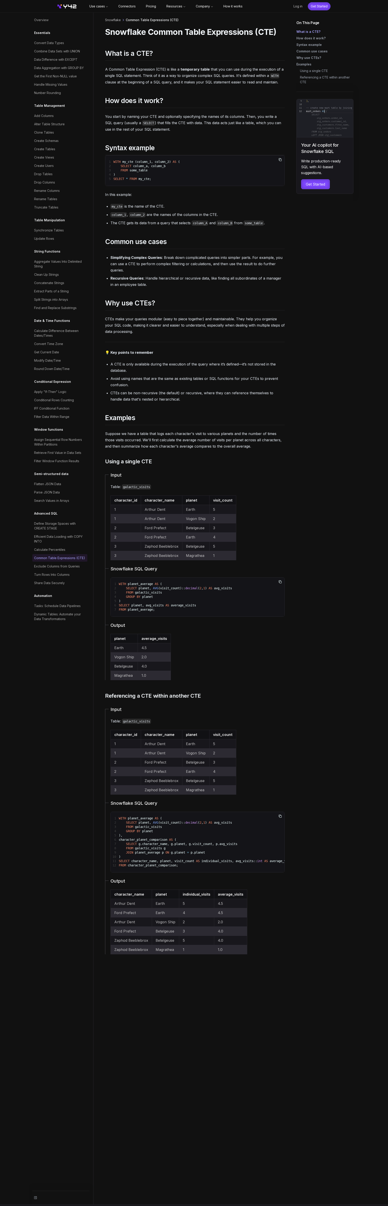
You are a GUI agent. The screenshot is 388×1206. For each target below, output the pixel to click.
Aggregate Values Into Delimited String (58, 264)
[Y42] (67, 6)
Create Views (44, 157)
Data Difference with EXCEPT (55, 59)
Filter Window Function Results (56, 461)
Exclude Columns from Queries (57, 566)
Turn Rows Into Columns (52, 574)
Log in (297, 6)
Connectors (127, 6)
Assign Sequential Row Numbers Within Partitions (58, 442)
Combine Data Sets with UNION (57, 51)
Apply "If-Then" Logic (50, 392)
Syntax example (309, 45)
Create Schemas (46, 141)
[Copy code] (280, 160)
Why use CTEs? (308, 58)
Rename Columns (47, 191)
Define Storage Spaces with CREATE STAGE (55, 526)
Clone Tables (44, 132)
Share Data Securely (49, 583)
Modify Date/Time (47, 360)
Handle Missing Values (50, 84)
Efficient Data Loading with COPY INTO (58, 539)
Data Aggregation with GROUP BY (59, 68)
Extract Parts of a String (51, 291)
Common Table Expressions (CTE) (59, 558)
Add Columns (44, 116)
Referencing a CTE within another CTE (325, 79)
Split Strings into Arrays (51, 299)
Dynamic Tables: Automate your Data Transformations (57, 616)
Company (203, 6)
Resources (174, 6)
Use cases (97, 6)
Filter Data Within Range (51, 417)
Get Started (319, 6)
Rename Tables (45, 199)
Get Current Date (46, 352)
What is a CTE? (308, 32)
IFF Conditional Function (51, 408)
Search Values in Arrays (51, 500)
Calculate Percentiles (49, 549)
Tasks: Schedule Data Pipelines (57, 606)
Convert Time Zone (48, 344)
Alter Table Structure (49, 124)
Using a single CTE (314, 71)
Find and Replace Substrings (55, 308)
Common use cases (312, 51)
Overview (41, 20)
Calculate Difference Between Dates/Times (56, 333)
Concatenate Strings (49, 283)
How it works (232, 6)
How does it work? (311, 38)
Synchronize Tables (49, 230)
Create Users (44, 166)
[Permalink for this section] (157, 53)
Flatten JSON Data (47, 484)
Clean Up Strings (46, 274)
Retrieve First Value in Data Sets (57, 453)
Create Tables (44, 149)
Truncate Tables (46, 207)
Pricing (151, 6)
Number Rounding (47, 93)
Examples (303, 64)
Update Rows (44, 238)
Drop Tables (43, 174)
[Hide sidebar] (35, 1198)
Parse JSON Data (47, 492)
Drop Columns (44, 182)
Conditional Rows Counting (54, 400)
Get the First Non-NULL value (55, 76)
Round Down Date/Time (52, 369)
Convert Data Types (49, 43)
